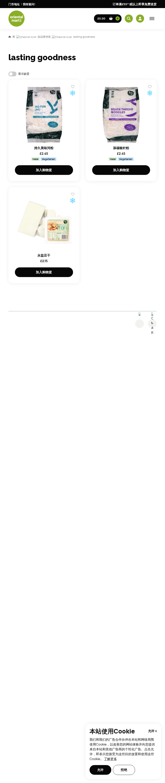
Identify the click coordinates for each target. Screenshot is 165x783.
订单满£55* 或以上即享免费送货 (135, 4)
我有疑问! (29, 4)
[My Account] (140, 19)
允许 (100, 769)
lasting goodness (84, 36)
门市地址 (14, 4)
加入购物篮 (44, 170)
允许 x (152, 731)
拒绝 (124, 769)
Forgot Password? (133, 237)
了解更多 (110, 759)
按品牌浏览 (44, 36)
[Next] (152, 323)
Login (132, 221)
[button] (108, 18)
